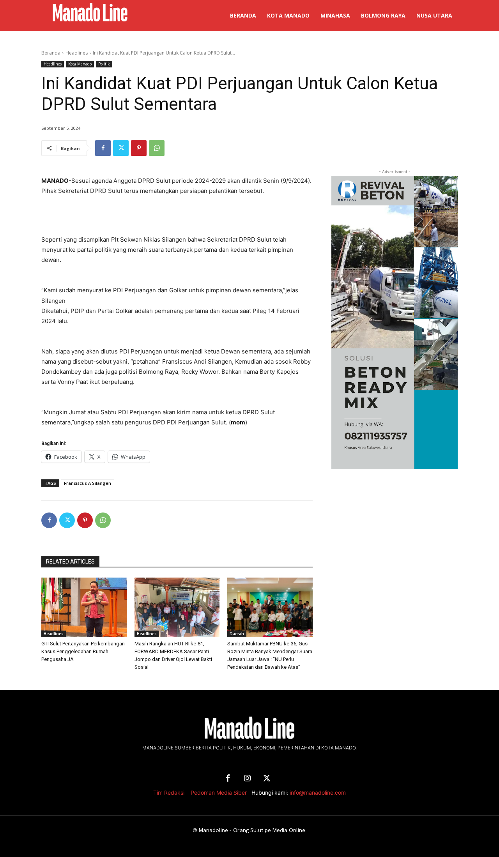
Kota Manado (80, 64)
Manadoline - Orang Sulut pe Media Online (252, 830)
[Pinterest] (139, 148)
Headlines (76, 52)
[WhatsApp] (157, 148)
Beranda (50, 52)
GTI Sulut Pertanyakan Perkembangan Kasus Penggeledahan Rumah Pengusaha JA (83, 651)
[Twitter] (121, 148)
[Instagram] (247, 778)
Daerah (237, 633)
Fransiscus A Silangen (87, 483)
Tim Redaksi (168, 792)
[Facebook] (103, 148)
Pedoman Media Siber (219, 792)
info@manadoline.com (318, 792)
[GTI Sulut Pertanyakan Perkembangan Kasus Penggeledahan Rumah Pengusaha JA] (84, 607)
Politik (104, 64)
